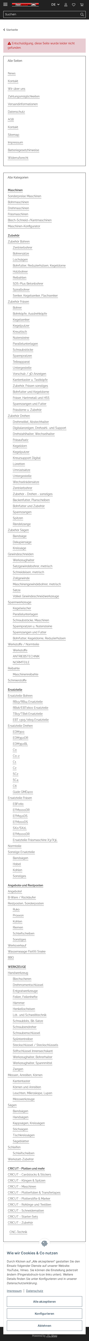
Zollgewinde (21, 578)
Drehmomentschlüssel (28, 985)
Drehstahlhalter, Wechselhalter (34, 434)
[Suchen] (82, 14)
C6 (15, 786)
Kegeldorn (20, 446)
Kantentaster (21, 1081)
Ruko (16, 909)
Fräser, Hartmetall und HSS (31, 397)
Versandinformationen (23, 104)
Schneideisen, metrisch (28, 572)
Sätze (16, 590)
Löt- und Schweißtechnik (29, 1015)
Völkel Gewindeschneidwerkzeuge (36, 596)
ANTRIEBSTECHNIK (26, 656)
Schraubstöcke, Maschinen (31, 620)
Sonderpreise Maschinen (24, 196)
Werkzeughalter (23, 560)
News (12, 73)
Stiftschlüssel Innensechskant (33, 1051)
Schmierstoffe (17, 680)
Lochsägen (20, 259)
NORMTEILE (21, 662)
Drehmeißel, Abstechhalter (31, 422)
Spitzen (18, 518)
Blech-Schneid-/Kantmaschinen (30, 220)
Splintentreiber (23, 1039)
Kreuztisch (20, 331)
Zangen (18, 1069)
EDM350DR (20, 737)
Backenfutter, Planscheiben (31, 500)
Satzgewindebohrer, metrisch (32, 566)
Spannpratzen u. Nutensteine (32, 626)
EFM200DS (20, 822)
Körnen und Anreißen (27, 1087)
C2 (14, 767)
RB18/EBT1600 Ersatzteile (30, 707)
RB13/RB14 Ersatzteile (28, 701)
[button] (66, 4)
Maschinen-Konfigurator (24, 226)
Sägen (12, 1105)
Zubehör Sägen (18, 530)
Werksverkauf (17, 945)
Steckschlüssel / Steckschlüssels (35, 1045)
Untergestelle (22, 367)
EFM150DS (20, 816)
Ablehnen (44, 1325)
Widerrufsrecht (18, 157)
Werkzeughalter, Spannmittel (32, 1063)
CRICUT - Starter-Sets (23, 1216)
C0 (15, 749)
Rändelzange (22, 524)
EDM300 (18, 731)
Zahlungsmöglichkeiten (24, 96)
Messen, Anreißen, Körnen (25, 1075)
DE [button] (53, 4)
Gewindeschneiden (21, 554)
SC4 (15, 780)
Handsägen (20, 1117)
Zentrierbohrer (22, 247)
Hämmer (19, 1003)
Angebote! (15, 891)
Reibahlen (19, 277)
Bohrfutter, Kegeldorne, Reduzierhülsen (39, 638)
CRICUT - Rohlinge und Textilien (29, 1204)
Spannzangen (22, 512)
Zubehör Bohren (19, 241)
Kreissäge (19, 548)
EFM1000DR (21, 810)
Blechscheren (22, 979)
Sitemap (13, 134)
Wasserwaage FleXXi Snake (27, 951)
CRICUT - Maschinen (22, 1186)
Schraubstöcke (23, 349)
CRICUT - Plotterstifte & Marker (29, 1198)
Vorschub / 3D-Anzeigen (29, 373)
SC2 (15, 773)
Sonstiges (19, 876)
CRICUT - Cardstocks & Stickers (29, 1174)
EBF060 (18, 804)
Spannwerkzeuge (19, 602)
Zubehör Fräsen (18, 301)
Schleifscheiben (23, 933)
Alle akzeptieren (44, 1301)
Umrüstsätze (21, 470)
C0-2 (16, 755)
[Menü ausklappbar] (5, 2)
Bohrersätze (21, 253)
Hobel (17, 864)
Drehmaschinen (18, 208)
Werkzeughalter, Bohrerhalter (32, 1057)
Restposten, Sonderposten (26, 903)
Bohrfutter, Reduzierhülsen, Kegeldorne (39, 265)
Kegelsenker (21, 319)
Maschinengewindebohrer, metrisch (37, 584)
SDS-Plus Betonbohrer (28, 283)
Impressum (14, 1290)
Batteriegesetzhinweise (23, 150)
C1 (14, 761)
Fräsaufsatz (20, 440)
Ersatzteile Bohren (20, 695)
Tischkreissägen (24, 1135)
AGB (11, 119)
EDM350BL (20, 743)
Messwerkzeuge (24, 1099)
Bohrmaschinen (18, 202)
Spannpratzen (22, 355)
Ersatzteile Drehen (20, 725)
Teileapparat (21, 361)
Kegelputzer (21, 325)
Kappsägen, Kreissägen (29, 1123)
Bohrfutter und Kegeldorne (31, 391)
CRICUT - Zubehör (20, 1222)
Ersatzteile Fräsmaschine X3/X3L (35, 840)
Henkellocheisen (24, 1009)
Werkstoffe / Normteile (23, 644)
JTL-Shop (51, 1335)
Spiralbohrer (21, 289)
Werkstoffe (20, 650)
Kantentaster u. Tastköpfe (30, 379)
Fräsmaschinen (18, 214)
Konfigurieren (44, 1313)
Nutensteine (21, 337)
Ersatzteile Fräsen (20, 798)
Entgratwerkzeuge (25, 991)
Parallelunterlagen (25, 343)
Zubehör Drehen (19, 415)
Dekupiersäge (22, 542)
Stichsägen (20, 1129)
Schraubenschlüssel (26, 1033)
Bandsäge (19, 536)
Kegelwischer (22, 608)
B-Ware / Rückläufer (22, 897)
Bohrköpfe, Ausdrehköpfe (30, 313)
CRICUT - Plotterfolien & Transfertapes (34, 1192)
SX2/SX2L (19, 828)
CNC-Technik (18, 1232)
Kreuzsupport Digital (27, 458)
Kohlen (17, 870)
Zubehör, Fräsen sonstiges (30, 385)
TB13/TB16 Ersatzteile (28, 713)
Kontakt (13, 81)
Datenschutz (34, 1290)
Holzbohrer (20, 271)
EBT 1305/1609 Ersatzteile (31, 719)
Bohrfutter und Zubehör (29, 506)
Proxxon (18, 915)
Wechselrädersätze (26, 482)
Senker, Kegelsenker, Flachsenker (35, 295)
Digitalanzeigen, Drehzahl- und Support (39, 428)
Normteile (14, 846)
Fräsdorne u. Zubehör (27, 409)
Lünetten (19, 464)
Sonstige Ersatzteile (21, 852)
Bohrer (17, 307)
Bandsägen (20, 858)
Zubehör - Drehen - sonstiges (33, 494)
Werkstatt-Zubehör (21, 1159)
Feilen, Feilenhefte (25, 997)
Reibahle (14, 668)
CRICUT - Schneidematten (26, 1210)
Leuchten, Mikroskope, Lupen (32, 1093)
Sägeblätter (21, 1141)
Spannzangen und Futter (29, 403)
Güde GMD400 (23, 792)
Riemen (18, 927)
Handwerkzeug (18, 973)
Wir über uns (16, 88)
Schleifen (14, 1147)
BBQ (11, 957)
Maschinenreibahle (25, 674)
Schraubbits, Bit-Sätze (28, 1021)
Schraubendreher (24, 1027)
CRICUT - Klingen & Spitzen (26, 1180)
